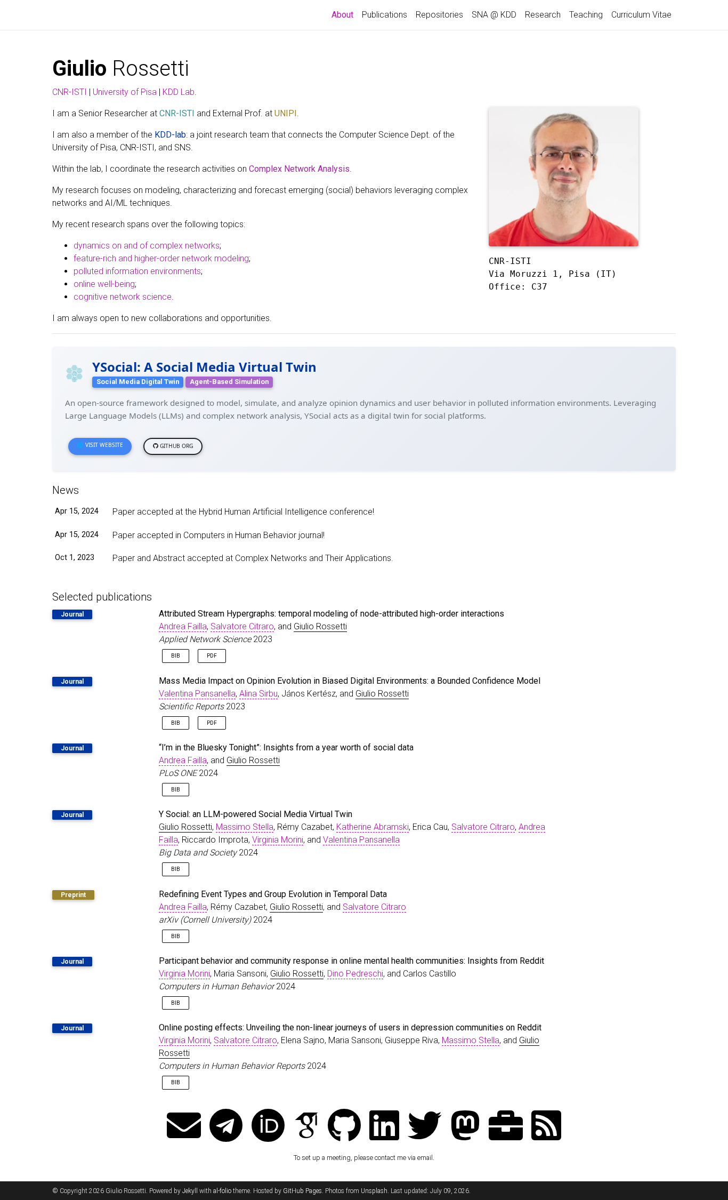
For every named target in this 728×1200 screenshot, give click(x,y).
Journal (72, 614)
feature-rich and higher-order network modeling (161, 258)
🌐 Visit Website (100, 445)
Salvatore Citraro (242, 626)
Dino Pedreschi (355, 974)
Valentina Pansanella (197, 694)
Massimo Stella (244, 827)
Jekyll (190, 1191)
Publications (384, 15)
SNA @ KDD (494, 15)
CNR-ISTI (69, 92)
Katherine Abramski (372, 827)
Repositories (439, 15)
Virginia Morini (277, 840)
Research (543, 15)
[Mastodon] (465, 1127)
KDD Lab (179, 92)
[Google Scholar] (306, 1127)
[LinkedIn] (384, 1127)
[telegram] (225, 1127)
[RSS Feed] (546, 1127)
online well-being (104, 284)
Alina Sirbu (258, 694)
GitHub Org (175, 446)
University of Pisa (125, 92)
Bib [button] (175, 655)
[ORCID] (268, 1127)
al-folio (222, 1191)
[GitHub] (344, 1127)
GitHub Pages (302, 1191)
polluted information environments (137, 271)
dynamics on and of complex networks (147, 246)
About (344, 14)
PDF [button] (212, 655)
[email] (184, 1127)
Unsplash (374, 1191)
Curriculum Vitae (641, 15)
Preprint (73, 895)
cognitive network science (123, 297)
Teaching (586, 15)
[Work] (506, 1127)
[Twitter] (425, 1127)
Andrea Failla (183, 626)
